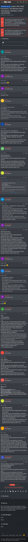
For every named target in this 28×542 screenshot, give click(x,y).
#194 (26, 357)
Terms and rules (4, 535)
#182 (26, 80)
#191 (26, 275)
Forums (2, 519)
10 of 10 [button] (18, 484)
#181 (26, 56)
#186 (26, 153)
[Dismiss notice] (25, 19)
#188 (26, 203)
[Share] (24, 56)
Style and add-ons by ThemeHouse (11, 540)
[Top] (22, 535)
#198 (26, 461)
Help (17, 535)
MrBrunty (4, 15)
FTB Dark (3, 533)
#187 (26, 177)
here (13, 22)
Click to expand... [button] (14, 192)
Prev (13, 484)
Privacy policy (12, 535)
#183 (26, 93)
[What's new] (23, 2)
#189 (26, 229)
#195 (26, 384)
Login (2, 526)
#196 (26, 405)
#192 (26, 301)
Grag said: (4, 180)
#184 (26, 105)
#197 (26, 432)
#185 (26, 128)
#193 (26, 313)
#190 (26, 263)
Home (2, 517)
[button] (2, 2)
